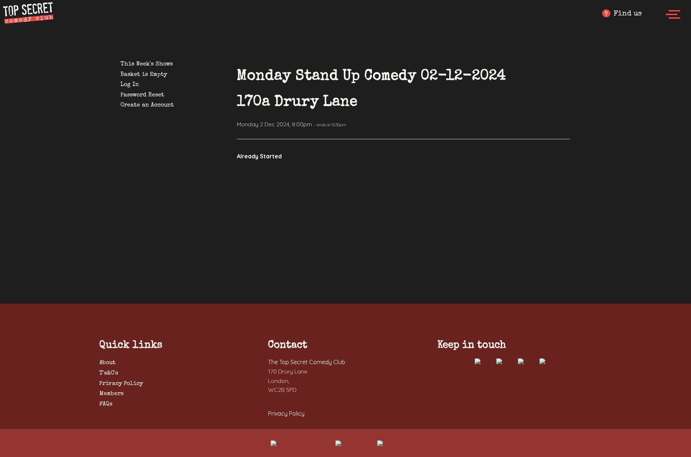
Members (111, 394)
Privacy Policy (121, 384)
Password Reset (142, 95)
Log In (130, 85)
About (107, 363)
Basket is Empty (144, 75)
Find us (623, 14)
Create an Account (147, 105)
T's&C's (108, 373)
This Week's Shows (147, 64)
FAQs (105, 404)
